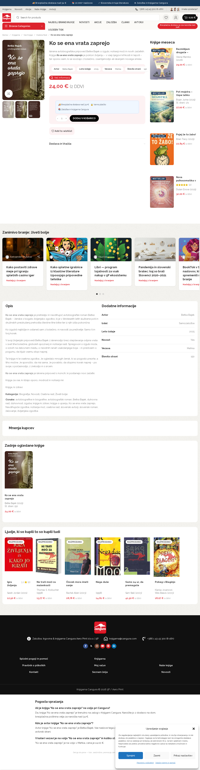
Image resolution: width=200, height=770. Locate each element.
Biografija (24, 394)
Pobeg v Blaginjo (165, 582)
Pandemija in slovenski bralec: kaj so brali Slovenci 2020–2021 (155, 271)
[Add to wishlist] (29, 454)
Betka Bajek (79, 399)
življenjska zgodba (27, 411)
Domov (5, 35)
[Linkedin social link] (114, 646)
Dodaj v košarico (84, 118)
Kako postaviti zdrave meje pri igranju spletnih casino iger (21, 271)
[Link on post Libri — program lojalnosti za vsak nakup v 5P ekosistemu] (111, 249)
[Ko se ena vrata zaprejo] (19, 471)
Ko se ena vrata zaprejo (82, 403)
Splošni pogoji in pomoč (165, 763)
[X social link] (91, 646)
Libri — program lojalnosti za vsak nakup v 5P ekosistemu (110, 271)
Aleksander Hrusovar (21, 257)
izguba (28, 403)
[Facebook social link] (85, 646)
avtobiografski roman (60, 399)
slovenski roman (89, 407)
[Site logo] (6, 17)
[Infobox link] (149, 9)
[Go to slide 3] (103, 294)
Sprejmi (131, 755)
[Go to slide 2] (100, 294)
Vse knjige (28, 35)
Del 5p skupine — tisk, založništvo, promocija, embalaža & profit (100, 752)
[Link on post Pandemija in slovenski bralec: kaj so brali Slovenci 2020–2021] (155, 249)
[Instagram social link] (97, 646)
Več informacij (62, 77)
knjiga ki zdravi (41, 403)
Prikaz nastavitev (183, 755)
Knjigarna (16, 35)
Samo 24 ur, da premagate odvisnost (134, 585)
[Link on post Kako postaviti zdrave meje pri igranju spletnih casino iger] (22, 249)
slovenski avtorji (69, 407)
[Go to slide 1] (97, 294)
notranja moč (37, 407)
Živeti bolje (61, 394)
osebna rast (53, 407)
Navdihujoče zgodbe (17, 407)
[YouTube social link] (102, 646)
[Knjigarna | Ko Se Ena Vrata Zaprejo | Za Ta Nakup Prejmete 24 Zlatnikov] (23, 69)
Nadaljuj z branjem (16, 280)
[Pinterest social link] (108, 646)
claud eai (58, 257)
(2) (190, 185)
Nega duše (102, 582)
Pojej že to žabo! (186, 134)
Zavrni (157, 755)
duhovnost (17, 403)
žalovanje (11, 411)
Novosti (35, 394)
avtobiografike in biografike (31, 399)
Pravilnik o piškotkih (145, 763)
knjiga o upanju (59, 403)
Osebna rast (41, 35)
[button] (193, 728)
